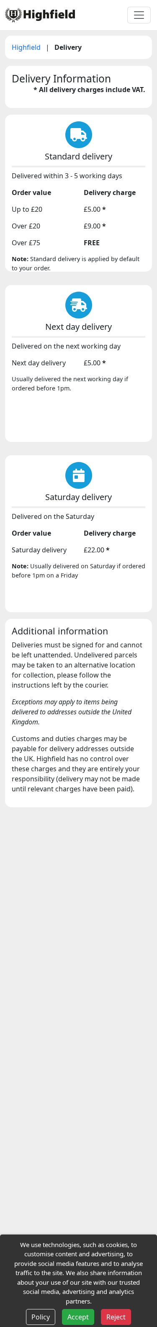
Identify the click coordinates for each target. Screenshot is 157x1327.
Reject (116, 1317)
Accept (78, 1317)
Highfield (27, 47)
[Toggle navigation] (139, 15)
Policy (40, 1317)
